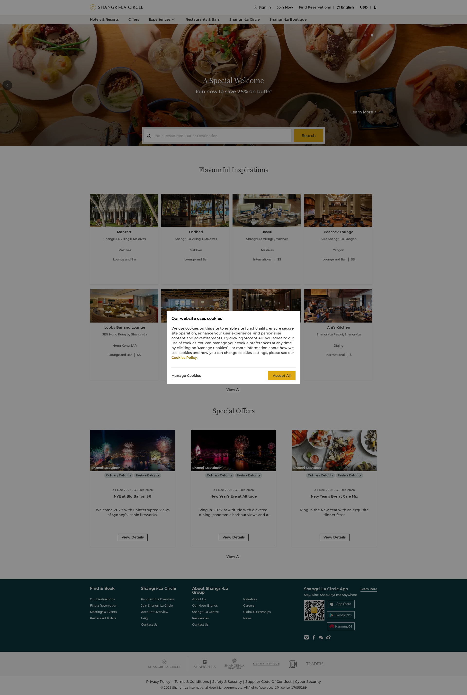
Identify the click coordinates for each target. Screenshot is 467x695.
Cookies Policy (184, 357)
